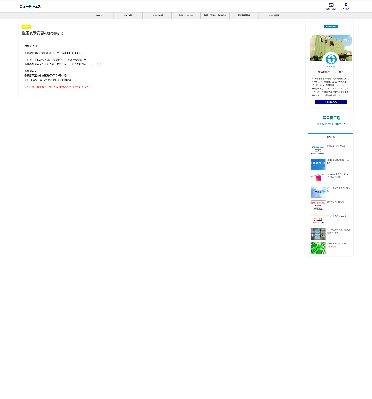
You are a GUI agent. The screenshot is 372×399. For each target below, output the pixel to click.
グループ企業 (157, 15)
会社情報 (128, 15)
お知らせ (26, 26)
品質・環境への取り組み (215, 15)
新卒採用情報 (244, 15)
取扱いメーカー (186, 15)
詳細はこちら (331, 102)
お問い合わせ (331, 26)
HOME (99, 15)
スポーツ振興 (273, 15)
